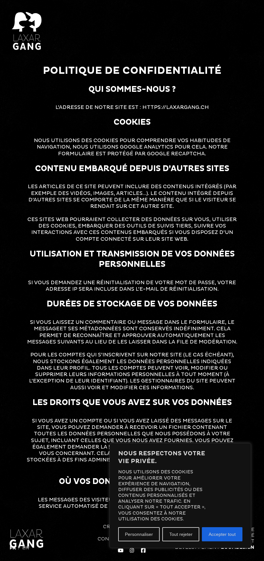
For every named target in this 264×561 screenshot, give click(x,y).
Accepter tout (222, 534)
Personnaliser (139, 534)
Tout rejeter (181, 534)
